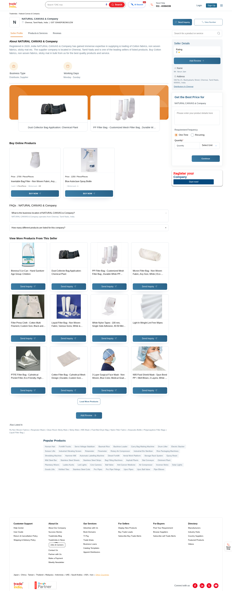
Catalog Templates (91, 548)
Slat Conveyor (148, 460)
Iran (91, 575)
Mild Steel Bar (51, 460)
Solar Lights (177, 465)
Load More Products (89, 401)
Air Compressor (145, 465)
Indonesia (59, 575)
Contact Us (53, 550)
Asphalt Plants (132, 460)
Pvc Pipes (98, 469)
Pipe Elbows (159, 469)
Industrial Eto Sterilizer (143, 451)
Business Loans (90, 544)
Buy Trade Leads (125, 532)
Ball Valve (109, 465)
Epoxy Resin (172, 456)
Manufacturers (194, 528)
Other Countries (102, 575)
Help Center (19, 528)
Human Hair (50, 446)
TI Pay (86, 536)
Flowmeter (102, 451)
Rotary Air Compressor (120, 451)
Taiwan (31, 575)
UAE (67, 575)
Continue (206, 159)
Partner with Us (54, 554)
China (23, 575)
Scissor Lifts (50, 451)
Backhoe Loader (120, 446)
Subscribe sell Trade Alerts (164, 536)
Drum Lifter (163, 446)
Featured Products (196, 540)
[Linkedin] (202, 585)
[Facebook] (195, 585)
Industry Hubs (194, 532)
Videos (191, 544)
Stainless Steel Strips (92, 460)
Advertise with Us (90, 528)
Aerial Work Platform (132, 456)
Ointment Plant (164, 460)
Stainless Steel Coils (81, 469)
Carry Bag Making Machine (142, 446)
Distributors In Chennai (183, 86)
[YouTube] (216, 585)
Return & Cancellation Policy (26, 536)
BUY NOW (33, 193)
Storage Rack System (153, 456)
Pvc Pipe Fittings (113, 469)
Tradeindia (13, 14)
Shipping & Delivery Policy (25, 540)
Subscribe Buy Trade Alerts (129, 536)
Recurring (199, 135)
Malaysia (49, 575)
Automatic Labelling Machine (92, 456)
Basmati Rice (104, 446)
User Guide (18, 532)
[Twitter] (209, 585)
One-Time (183, 135)
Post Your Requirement (163, 528)
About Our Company (57, 528)
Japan (16, 575)
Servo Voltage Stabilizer (85, 446)
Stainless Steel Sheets (70, 460)
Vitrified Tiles (63, 469)
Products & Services (38, 33)
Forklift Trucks (65, 446)
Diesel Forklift (113, 456)
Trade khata (88, 540)
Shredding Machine (53, 456)
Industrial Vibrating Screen (70, 451)
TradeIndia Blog (55, 536)
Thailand (39, 575)
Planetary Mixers (52, 465)
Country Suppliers (195, 536)
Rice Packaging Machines (167, 451)
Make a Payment (55, 558)
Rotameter (89, 451)
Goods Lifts (50, 469)
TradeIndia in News (56, 540)
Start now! (193, 182)
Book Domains (89, 532)
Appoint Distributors (91, 552)
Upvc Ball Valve (143, 469)
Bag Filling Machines (113, 460)
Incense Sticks (162, 465)
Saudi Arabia (76, 575)
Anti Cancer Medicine (126, 465)
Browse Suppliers (160, 532)
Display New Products (127, 528)
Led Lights (82, 465)
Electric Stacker (177, 446)
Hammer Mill (70, 456)
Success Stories (55, 532)
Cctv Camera (96, 465)
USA (86, 575)
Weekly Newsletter (56, 562)
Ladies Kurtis (68, 465)
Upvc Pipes (128, 469)
